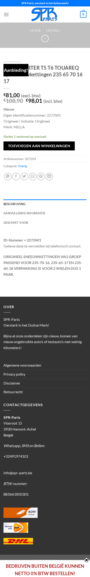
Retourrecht (13, 392)
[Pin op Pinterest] (41, 176)
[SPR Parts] (44, 14)
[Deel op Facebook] (16, 176)
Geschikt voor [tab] (15, 222)
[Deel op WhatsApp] (8, 176)
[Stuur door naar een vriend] (32, 176)
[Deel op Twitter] (24, 176)
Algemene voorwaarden (22, 365)
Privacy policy (14, 374)
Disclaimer (11, 383)
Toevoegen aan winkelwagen (39, 146)
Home (35, 30)
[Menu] (6, 14)
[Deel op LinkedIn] (49, 176)
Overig (53, 30)
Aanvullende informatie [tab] (24, 213)
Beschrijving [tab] (14, 204)
